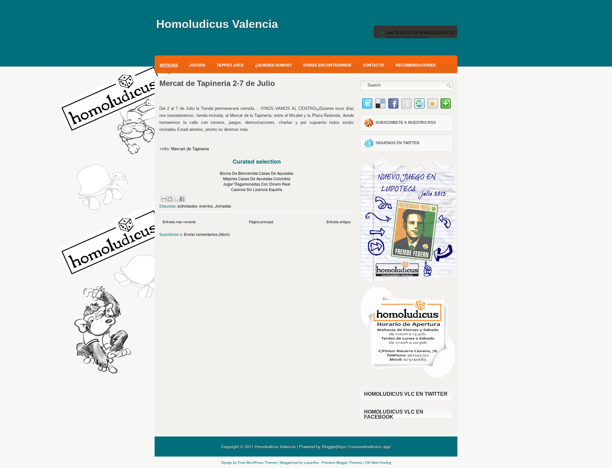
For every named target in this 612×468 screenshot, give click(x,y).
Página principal (261, 221)
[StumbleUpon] (419, 107)
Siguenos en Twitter (397, 143)
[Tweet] (367, 107)
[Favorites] (432, 107)
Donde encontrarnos (327, 65)
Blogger (329, 446)
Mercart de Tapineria (189, 148)
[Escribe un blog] (170, 199)
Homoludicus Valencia (217, 24)
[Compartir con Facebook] (182, 199)
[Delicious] (380, 107)
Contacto (373, 65)
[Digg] (406, 107)
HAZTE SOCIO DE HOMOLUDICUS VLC (422, 32)
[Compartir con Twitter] (176, 199)
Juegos (197, 65)
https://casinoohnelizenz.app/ (364, 446)
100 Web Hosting (378, 462)
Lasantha (311, 462)
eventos (206, 206)
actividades (187, 206)
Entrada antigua (338, 221)
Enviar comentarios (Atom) (207, 234)
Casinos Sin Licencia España (256, 189)
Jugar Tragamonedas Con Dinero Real (256, 184)
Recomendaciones (416, 65)
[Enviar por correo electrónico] (164, 199)
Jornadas (223, 206)
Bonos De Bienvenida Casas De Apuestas (256, 173)
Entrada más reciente (179, 221)
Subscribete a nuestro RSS (405, 122)
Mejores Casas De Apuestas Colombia (256, 178)
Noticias (169, 65)
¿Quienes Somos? (273, 65)
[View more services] (446, 107)
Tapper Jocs (230, 65)
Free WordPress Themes (257, 462)
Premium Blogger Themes (342, 462)
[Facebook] (393, 107)
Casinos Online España (407, 37)
